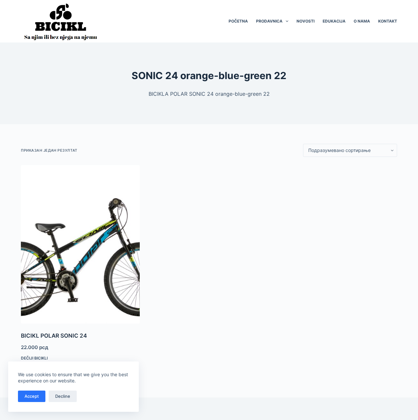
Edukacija (334, 21)
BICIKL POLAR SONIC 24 (54, 335)
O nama (362, 21)
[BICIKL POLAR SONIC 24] (80, 244)
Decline (62, 396)
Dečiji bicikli (34, 358)
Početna (238, 21)
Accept (31, 396)
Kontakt (387, 21)
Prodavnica (269, 21)
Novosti (305, 21)
